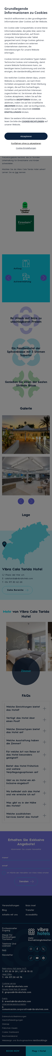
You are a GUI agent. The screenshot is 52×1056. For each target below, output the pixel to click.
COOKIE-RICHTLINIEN (33, 121)
